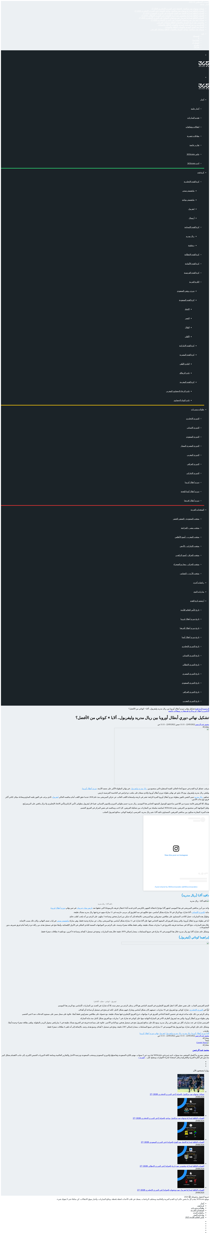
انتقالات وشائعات (192, 127)
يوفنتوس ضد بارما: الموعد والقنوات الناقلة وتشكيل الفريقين (180, 23)
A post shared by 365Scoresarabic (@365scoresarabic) (176, 887)
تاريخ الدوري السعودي (190, 683)
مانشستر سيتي (188, 191)
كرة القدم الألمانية (192, 264)
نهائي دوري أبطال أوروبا (149, 1033)
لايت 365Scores (193, 163)
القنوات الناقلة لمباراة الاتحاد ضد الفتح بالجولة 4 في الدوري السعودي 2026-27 (173, 13)
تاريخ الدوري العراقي (191, 692)
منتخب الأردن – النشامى (189, 573)
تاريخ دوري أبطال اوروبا (190, 619)
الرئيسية (205, 709)
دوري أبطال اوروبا (58, 908)
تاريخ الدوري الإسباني (191, 655)
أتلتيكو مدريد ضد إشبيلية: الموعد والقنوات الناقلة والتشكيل (181, 25)
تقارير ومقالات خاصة (176, 711)
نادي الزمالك (184, 373)
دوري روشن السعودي (185, 291)
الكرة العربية (194, 282)
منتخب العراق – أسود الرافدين (187, 555)
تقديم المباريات (193, 118)
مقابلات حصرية (193, 136)
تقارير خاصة (194, 145)
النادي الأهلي (185, 364)
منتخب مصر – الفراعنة (190, 528)
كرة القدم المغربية (187, 382)
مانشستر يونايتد (188, 200)
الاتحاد (187, 309)
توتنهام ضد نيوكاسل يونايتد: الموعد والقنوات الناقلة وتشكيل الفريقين (177, 29)
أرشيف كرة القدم (197, 601)
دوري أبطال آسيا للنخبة (190, 491)
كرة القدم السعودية (186, 300)
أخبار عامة (195, 109)
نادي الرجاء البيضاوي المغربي (178, 391)
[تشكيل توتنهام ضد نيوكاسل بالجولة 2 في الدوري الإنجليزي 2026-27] (190, 1092)
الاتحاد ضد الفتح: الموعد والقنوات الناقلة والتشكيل (184, 27)
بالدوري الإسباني (198, 912)
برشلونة (191, 245)
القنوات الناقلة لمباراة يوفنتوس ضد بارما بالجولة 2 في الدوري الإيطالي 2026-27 (172, 16)
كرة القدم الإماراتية (186, 346)
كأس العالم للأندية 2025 (194, 1217)
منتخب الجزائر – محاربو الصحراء (186, 564)
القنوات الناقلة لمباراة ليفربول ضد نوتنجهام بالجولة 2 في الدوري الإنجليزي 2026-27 (171, 18)
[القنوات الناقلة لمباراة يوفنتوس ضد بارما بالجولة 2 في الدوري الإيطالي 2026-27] (190, 1163)
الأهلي (187, 337)
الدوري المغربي (193, 455)
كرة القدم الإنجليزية (191, 182)
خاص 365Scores (193, 154)
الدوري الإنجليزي (192, 419)
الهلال (187, 327)
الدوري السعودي (192, 437)
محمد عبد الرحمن (202, 724)
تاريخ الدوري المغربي (191, 701)
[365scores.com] (204, 66)
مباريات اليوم (199, 592)
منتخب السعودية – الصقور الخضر (186, 519)
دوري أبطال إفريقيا (191, 501)
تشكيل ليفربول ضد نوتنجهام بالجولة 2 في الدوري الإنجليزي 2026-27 (177, 20)
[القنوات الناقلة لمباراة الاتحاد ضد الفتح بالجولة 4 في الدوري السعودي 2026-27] (190, 1139)
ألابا (207, 711)
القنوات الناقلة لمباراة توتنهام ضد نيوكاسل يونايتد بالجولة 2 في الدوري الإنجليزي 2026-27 (169, 11)
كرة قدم (200, 172)
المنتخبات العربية (197, 510)
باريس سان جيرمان (84, 908)
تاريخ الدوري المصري (190, 674)
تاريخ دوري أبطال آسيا (190, 637)
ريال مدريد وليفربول (139, 789)
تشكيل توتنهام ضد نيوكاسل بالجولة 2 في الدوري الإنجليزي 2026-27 (178, 9)
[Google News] (202, 1042)
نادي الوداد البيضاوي (182, 400)
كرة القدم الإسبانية (191, 227)
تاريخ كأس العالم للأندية (190, 610)
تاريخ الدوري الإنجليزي (190, 646)
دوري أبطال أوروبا (192, 482)
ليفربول (191, 209)
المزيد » (141, 1057)
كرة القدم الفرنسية (191, 273)
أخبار (202, 100)
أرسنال (191, 218)
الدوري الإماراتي (192, 473)
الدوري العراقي (193, 464)
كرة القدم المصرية (187, 355)
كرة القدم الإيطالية (191, 254)
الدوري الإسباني (193, 428)
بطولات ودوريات (197, 409)
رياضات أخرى (198, 583)
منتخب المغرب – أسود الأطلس (187, 537)
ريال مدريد (190, 236)
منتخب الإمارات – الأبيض (189, 546)
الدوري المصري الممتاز (190, 446)
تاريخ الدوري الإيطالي (191, 665)
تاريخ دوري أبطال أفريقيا (189, 628)
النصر (187, 318)
